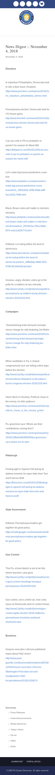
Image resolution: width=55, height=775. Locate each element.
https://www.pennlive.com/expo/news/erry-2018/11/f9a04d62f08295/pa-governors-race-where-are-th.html (27, 437)
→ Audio (12, 746)
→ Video (12, 740)
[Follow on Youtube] (35, 3)
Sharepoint (17, 761)
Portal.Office (33, 761)
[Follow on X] (22, 3)
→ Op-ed (12, 735)
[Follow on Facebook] (16, 3)
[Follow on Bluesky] (41, 3)
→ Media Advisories (17, 724)
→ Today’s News (15, 729)
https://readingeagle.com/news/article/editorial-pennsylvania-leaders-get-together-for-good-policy (27, 536)
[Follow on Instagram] (29, 3)
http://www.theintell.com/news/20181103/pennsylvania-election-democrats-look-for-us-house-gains (27, 122)
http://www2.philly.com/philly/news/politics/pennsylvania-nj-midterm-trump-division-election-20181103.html (28, 293)
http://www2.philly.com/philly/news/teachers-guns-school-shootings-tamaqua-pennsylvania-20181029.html (27, 581)
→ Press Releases (16, 712)
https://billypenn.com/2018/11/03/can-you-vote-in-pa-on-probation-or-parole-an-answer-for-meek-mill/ (27, 154)
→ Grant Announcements (19, 718)
